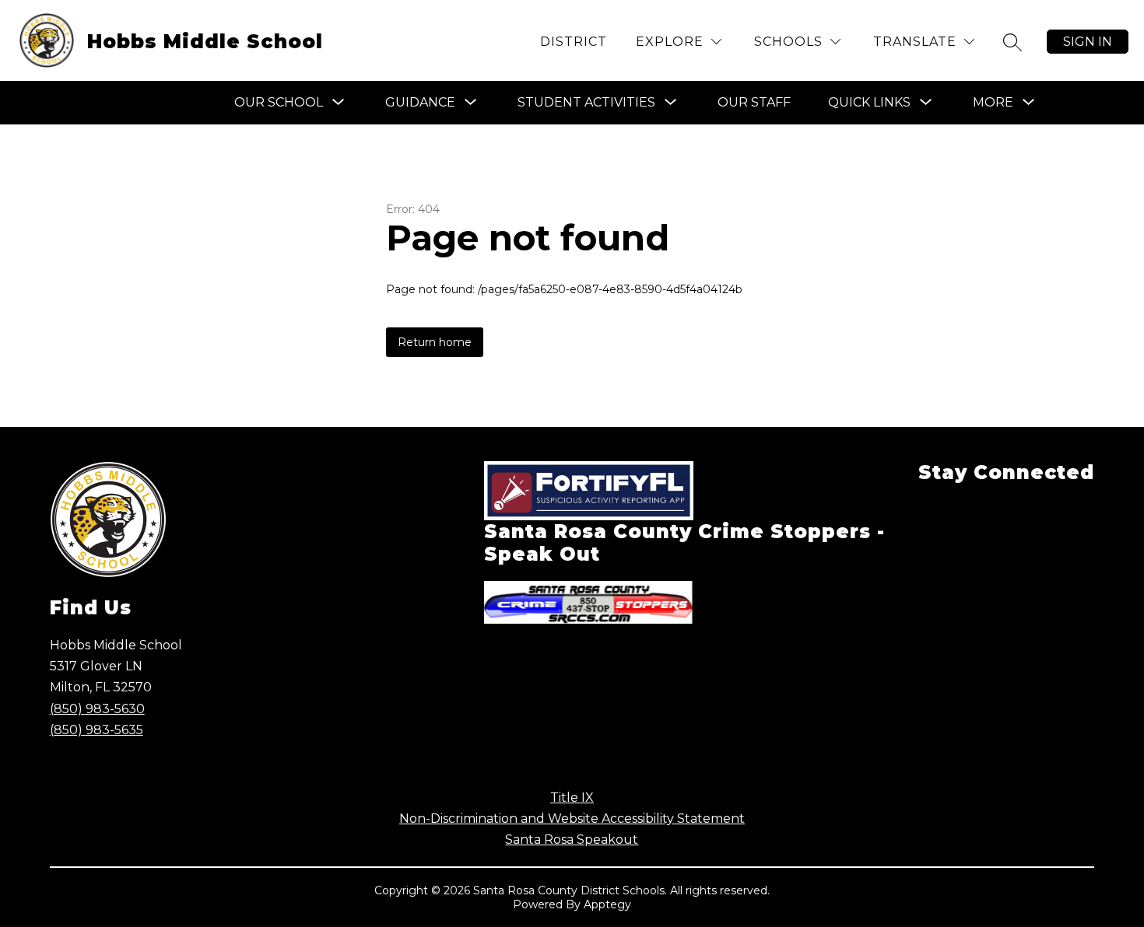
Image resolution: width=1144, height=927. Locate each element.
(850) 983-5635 (96, 729)
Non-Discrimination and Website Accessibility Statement (572, 818)
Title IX (572, 797)
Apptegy (607, 904)
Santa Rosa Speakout (571, 839)
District (573, 41)
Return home (435, 342)
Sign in (1087, 41)
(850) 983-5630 (97, 708)
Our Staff (754, 102)
